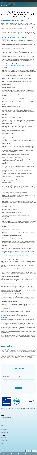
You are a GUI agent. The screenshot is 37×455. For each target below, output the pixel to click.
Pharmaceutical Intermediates (6, 417)
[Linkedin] (28, 451)
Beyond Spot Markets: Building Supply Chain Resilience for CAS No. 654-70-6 (14, 360)
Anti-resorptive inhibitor (5, 431)
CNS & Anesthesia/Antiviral (6, 433)
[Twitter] (31, 451)
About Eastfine (3, 437)
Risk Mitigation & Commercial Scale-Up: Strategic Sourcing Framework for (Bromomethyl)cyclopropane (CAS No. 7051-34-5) (18, 350)
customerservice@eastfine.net (9, 411)
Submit (18, 388)
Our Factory (3, 439)
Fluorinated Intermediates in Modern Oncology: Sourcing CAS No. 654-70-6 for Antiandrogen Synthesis (18, 358)
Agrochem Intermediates (5, 418)
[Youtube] (33, 451)
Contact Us (3, 443)
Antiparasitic (3, 425)
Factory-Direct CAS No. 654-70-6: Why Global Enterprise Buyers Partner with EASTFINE (16, 357)
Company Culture (4, 440)
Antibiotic (2, 428)
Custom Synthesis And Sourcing (6, 420)
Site (30, 18)
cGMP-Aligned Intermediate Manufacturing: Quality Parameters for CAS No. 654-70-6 (16, 356)
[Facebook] (26, 451)
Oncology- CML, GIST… (5, 432)
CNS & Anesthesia (4, 423)
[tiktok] (35, 451)
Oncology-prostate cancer (6, 426)
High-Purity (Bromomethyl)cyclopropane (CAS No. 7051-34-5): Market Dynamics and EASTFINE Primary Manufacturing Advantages (18, 355)
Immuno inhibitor (4, 429)
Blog (1, 441)
